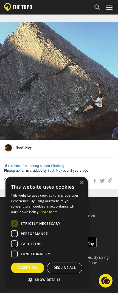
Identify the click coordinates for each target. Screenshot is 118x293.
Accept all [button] (27, 267)
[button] (46, 279)
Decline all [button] (65, 267)
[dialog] (46, 232)
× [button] (82, 183)
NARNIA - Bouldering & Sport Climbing (36, 166)
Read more (49, 211)
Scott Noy (54, 171)
